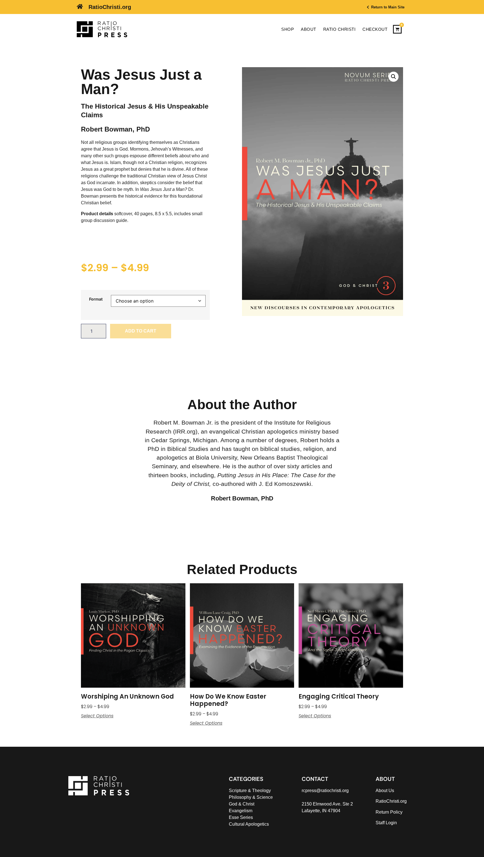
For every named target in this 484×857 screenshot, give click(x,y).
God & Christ (241, 804)
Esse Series (241, 817)
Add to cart (140, 331)
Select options (97, 716)
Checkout (374, 29)
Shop (287, 29)
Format (96, 299)
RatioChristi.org (110, 7)
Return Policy (389, 812)
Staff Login (386, 822)
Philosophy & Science (251, 797)
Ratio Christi (339, 29)
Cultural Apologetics (249, 824)
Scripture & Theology (250, 790)
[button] (393, 77)
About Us (385, 790)
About (308, 29)
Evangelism (240, 810)
